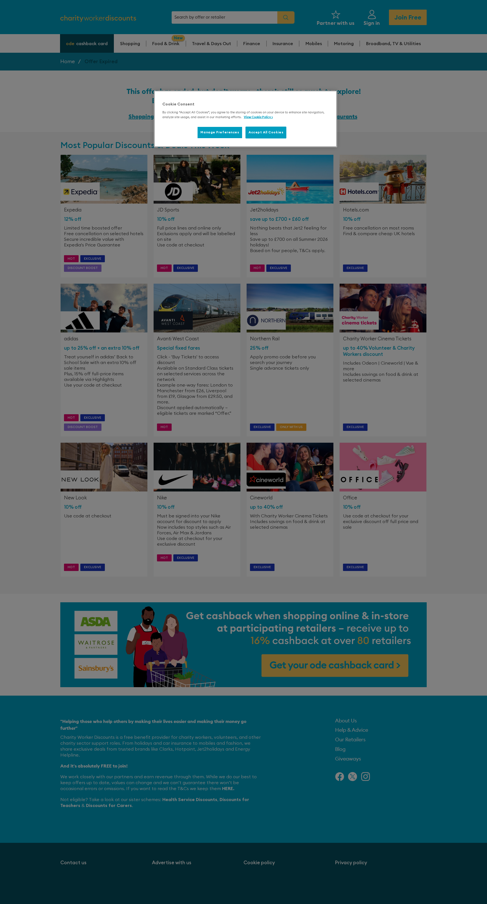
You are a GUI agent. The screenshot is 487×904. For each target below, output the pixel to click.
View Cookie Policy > (258, 117)
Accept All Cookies (266, 132)
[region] (245, 119)
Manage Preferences (219, 132)
